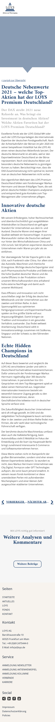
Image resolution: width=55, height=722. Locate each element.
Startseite (8, 597)
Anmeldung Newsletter (16, 665)
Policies (6, 715)
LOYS (5, 605)
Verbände (8, 677)
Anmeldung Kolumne (15, 673)
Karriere (7, 682)
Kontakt (7, 614)
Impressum (8, 707)
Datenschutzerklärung (14, 711)
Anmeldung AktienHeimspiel (19, 669)
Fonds (6, 609)
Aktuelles (8, 601)
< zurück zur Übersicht (13, 80)
